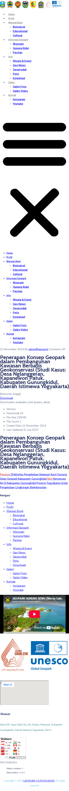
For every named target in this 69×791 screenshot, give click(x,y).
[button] (34, 178)
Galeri (11, 82)
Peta (16, 73)
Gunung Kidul (21, 48)
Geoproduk (20, 69)
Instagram (19, 99)
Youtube (18, 103)
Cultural (17, 35)
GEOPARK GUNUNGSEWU (39, 780)
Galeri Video (20, 90)
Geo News (19, 65)
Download (19, 78)
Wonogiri (18, 43)
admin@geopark (38, 349)
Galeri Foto (19, 86)
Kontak (12, 95)
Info (10, 56)
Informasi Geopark (18, 39)
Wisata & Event (22, 61)
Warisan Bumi (15, 22)
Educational (20, 31)
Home (11, 14)
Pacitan (17, 52)
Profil (11, 18)
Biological (19, 26)
